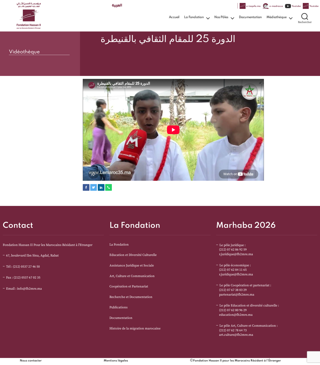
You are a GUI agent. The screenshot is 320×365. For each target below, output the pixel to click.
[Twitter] (93, 187)
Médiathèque (276, 17)
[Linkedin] (101, 187)
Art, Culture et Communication (132, 276)
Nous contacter (31, 360)
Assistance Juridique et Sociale (131, 266)
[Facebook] (86, 187)
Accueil (174, 17)
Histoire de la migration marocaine (135, 328)
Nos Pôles (221, 17)
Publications (118, 307)
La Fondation (194, 17)
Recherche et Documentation (130, 297)
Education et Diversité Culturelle (133, 255)
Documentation (250, 17)
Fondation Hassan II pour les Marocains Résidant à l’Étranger (237, 360)
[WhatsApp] (108, 187)
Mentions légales (116, 360)
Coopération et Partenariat (128, 286)
